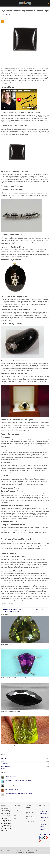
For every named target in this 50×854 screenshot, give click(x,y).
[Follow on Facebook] (40, 837)
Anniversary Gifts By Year (10, 776)
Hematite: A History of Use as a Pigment (14, 785)
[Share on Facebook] (4, 604)
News (2, 8)
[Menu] (2, 3)
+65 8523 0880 (43, 832)
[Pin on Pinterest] (9, 604)
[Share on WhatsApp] (2, 604)
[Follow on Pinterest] (47, 837)
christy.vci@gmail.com (45, 834)
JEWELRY (3, 761)
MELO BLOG (37, 848)
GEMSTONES (4, 758)
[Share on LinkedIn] (11, 604)
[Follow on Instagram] (42, 837)
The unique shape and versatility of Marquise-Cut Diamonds (18, 793)
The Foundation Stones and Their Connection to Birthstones (18, 780)
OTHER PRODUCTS (5, 766)
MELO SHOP (31, 848)
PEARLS (3, 768)
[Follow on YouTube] (40, 840)
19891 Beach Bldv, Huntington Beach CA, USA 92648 (44, 819)
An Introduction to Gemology (11, 789)
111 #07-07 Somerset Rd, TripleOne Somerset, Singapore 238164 (44, 826)
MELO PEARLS (4, 763)
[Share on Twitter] (7, 604)
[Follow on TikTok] (44, 837)
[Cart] (48, 3)
